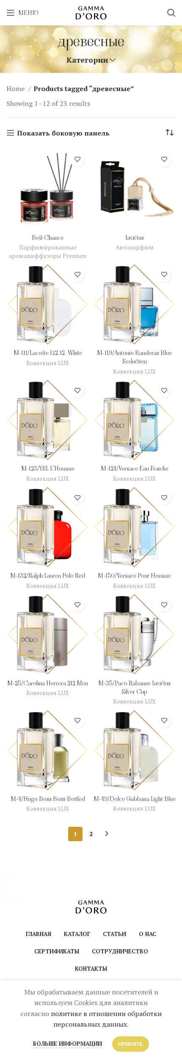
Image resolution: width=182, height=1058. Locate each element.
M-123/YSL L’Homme (47, 468)
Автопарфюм (135, 247)
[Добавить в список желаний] (77, 159)
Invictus (134, 237)
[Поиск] (171, 12)
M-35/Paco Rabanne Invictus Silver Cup (134, 687)
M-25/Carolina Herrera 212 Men (47, 683)
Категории (87, 60)
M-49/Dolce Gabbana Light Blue (135, 799)
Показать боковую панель (63, 133)
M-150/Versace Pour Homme (134, 575)
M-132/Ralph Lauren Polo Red (47, 575)
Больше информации (67, 1043)
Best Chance (47, 237)
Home (16, 88)
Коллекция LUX (47, 363)
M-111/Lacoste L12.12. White (48, 353)
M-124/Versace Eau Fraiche (134, 468)
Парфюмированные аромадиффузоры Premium (47, 251)
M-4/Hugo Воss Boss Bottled (48, 799)
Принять (130, 1044)
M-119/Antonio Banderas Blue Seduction (134, 357)
